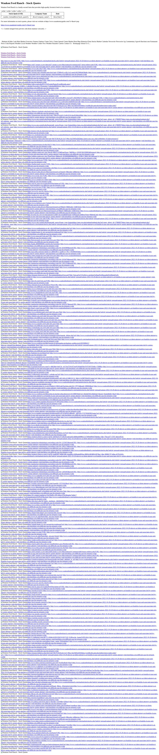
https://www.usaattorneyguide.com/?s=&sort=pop (18, 25)
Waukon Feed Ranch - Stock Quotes (13, 53)
